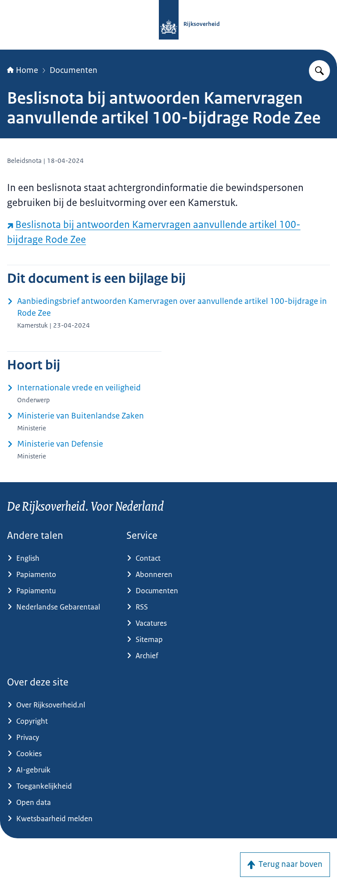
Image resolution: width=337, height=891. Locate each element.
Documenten (73, 70)
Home (27, 70)
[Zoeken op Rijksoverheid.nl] (319, 70)
